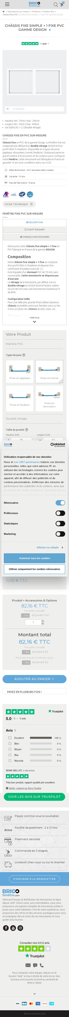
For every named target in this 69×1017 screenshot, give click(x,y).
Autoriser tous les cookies (34, 558)
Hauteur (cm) (12, 434)
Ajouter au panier (32, 679)
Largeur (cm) (43, 434)
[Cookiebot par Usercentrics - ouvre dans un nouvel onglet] (50, 445)
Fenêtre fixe (48, 11)
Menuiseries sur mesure (19, 11)
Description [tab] (35, 222)
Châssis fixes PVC (10, 14)
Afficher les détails (48, 547)
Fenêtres (36, 11)
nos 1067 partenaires (27, 462)
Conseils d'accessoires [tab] (35, 237)
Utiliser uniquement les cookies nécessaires (34, 569)
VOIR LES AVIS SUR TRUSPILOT (34, 797)
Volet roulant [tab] (36, 229)
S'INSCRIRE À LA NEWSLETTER (34, 878)
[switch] (60, 513)
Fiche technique (16, 204)
